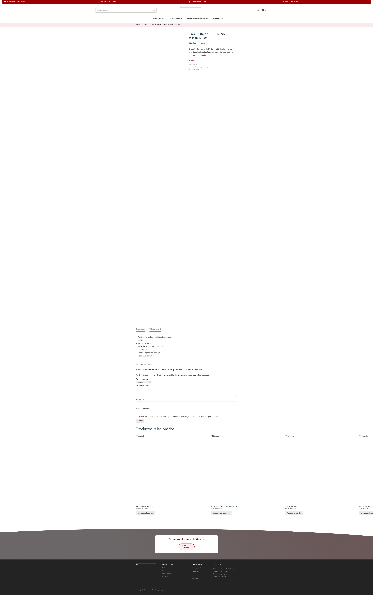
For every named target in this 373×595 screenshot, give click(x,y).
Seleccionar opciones (222, 513)
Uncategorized (196, 568)
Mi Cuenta (165, 576)
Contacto (164, 568)
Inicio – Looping (166, 573)
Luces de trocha (203, 67)
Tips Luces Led (196, 575)
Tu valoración (142, 385)
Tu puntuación (143, 379)
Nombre (140, 400)
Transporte (195, 571)
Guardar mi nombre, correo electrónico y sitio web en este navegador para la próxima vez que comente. (178, 416)
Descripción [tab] (140, 329)
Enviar (140, 421)
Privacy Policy (159, 590)
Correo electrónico (144, 408)
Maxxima (197, 69)
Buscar (154, 10)
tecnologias (195, 578)
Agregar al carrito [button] (145, 513)
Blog (163, 571)
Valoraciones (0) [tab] (155, 329)
